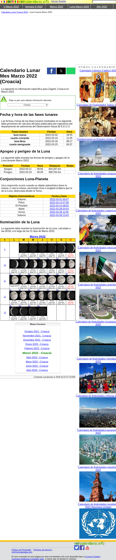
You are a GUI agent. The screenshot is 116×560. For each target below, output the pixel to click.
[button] (51, 71)
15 (20, 274)
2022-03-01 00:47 (59, 199)
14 (10, 274)
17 (39, 274)
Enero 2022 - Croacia (37, 344)
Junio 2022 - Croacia (37, 366)
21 (10, 290)
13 (67, 258)
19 (57, 274)
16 (29, 274)
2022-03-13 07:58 (59, 202)
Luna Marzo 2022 (79, 6)
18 (48, 274)
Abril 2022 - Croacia (37, 357)
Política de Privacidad (21, 550)
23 (29, 290)
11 (48, 258)
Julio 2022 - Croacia (37, 370)
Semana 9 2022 (34, 6)
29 (20, 306)
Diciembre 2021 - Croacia (37, 340)
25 (48, 290)
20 (67, 274)
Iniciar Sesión (58, 1)
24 (39, 290)
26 (57, 290)
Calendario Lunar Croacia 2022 (14, 12)
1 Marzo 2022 (11, 6)
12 (57, 258)
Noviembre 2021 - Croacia (37, 335)
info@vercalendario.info (22, 552)
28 (10, 306)
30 (29, 306)
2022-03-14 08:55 (59, 205)
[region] (37, 39)
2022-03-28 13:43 (59, 215)
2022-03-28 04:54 (59, 209)
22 (20, 290)
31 (39, 306)
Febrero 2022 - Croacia (36, 348)
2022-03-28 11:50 (59, 212)
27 (67, 290)
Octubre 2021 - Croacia (36, 331)
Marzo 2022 (56, 6)
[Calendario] (34, 1)
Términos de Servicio (42, 550)
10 (5, 265)
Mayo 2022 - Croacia (37, 361)
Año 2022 (102, 6)
